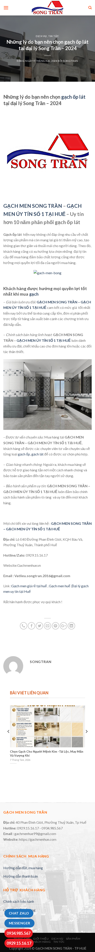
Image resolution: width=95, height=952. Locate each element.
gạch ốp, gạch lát (31, 454)
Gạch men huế (59, 586)
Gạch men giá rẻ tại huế (29, 586)
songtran (70, 60)
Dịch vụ (41, 36)
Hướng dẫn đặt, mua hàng (23, 868)
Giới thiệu (41, 938)
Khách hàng (41, 941)
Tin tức (53, 36)
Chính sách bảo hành (18, 901)
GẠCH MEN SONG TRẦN (32, 206)
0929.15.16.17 (19, 943)
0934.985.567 (18, 933)
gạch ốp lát (73, 97)
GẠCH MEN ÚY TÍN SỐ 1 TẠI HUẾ (44, 340)
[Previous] (8, 740)
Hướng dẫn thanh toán (20, 876)
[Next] (86, 740)
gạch (34, 294)
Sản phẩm (73, 938)
